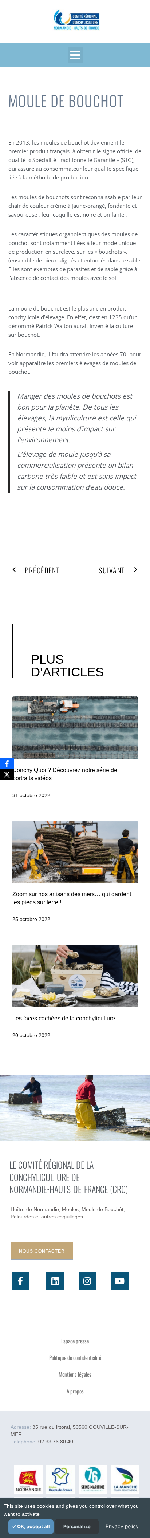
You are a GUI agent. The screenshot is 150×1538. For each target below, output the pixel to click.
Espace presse (75, 1341)
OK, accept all (33, 1526)
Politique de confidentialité (75, 1357)
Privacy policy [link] (122, 1526)
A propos (75, 1391)
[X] (7, 774)
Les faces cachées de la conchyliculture (63, 1018)
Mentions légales (75, 1374)
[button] (75, 55)
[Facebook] (7, 763)
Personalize (77, 1526)
